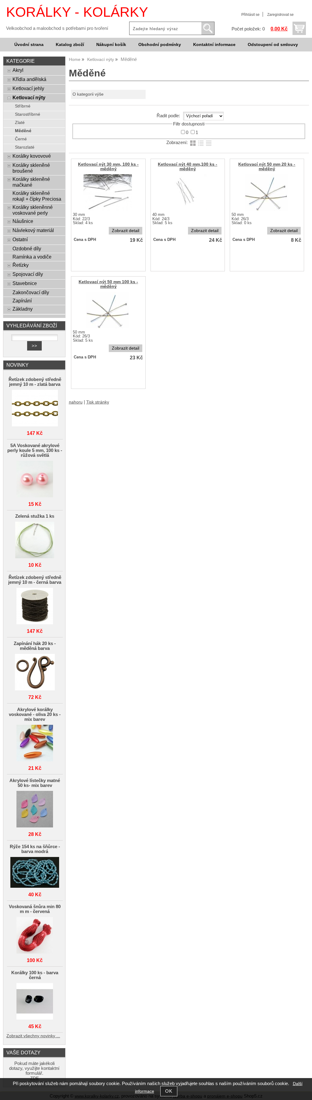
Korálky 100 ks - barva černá (34, 975)
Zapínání (22, 300)
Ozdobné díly (26, 248)
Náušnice (22, 221)
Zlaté (20, 122)
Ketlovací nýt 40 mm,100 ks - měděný (187, 166)
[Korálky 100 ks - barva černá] (35, 1002)
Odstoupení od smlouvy (273, 44)
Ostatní (20, 239)
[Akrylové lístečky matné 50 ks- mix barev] (35, 809)
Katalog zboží (70, 44)
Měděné (23, 131)
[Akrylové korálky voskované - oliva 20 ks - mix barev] (35, 743)
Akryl (17, 70)
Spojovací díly (27, 274)
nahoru (76, 402)
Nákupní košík (111, 44)
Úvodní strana (29, 44)
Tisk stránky (97, 402)
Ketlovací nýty (28, 97)
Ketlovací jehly (28, 88)
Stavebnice (24, 283)
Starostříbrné (27, 114)
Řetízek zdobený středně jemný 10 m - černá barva (34, 580)
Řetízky (20, 265)
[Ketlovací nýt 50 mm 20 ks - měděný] (266, 192)
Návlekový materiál (33, 230)
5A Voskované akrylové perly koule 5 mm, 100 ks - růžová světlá (34, 450)
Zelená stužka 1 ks (34, 516)
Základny (22, 309)
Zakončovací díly (30, 292)
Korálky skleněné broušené (31, 168)
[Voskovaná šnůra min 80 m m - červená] (35, 935)
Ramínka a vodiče (31, 256)
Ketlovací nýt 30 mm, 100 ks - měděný (108, 166)
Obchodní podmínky (159, 44)
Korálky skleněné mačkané (31, 182)
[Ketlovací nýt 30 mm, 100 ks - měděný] (107, 192)
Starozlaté (24, 147)
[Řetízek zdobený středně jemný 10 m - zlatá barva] (35, 408)
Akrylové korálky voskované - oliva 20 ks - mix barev (35, 714)
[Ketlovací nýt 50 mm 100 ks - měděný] (107, 310)
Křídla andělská (29, 79)
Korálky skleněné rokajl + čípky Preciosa (36, 196)
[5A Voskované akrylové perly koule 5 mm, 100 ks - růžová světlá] (35, 479)
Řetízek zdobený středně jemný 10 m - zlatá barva (35, 382)
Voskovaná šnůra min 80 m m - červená (35, 909)
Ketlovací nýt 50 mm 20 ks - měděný (266, 166)
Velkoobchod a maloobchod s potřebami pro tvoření (57, 28)
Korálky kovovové (31, 156)
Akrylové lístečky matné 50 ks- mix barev (34, 783)
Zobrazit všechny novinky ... (33, 1036)
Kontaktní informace (214, 44)
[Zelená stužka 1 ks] (35, 540)
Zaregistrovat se (280, 14)
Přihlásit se (250, 14)
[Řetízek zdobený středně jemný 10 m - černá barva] (35, 606)
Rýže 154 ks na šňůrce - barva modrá (35, 849)
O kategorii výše (88, 94)
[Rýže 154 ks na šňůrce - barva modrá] (35, 873)
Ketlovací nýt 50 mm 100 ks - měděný (108, 284)
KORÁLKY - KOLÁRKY (77, 12)
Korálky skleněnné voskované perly (32, 210)
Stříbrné (22, 106)
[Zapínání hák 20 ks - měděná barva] (35, 672)
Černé (21, 139)
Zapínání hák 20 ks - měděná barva (35, 646)
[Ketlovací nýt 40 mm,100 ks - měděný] (187, 192)
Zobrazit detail (125, 230)
